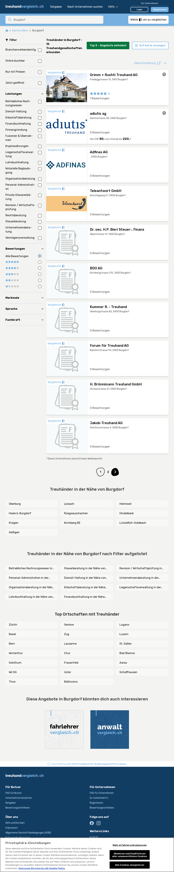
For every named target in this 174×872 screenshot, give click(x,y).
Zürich (13, 624)
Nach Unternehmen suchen (85, 6)
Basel (12, 634)
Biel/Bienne (127, 653)
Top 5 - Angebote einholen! (108, 45)
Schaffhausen (128, 672)
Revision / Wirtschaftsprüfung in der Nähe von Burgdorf (140, 568)
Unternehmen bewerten (18, 797)
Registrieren (159, 9)
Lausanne (70, 643)
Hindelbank (126, 513)
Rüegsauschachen (76, 513)
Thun (12, 681)
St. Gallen (125, 643)
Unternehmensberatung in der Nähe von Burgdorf (139, 578)
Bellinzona (70, 681)
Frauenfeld (71, 662)
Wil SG (13, 672)
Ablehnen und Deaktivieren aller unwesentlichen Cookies (129, 855)
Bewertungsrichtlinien (17, 807)
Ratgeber (56, 6)
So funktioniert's (99, 797)
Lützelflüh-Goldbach (132, 522)
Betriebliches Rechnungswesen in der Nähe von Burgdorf (30, 568)
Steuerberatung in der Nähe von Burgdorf (84, 568)
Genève (69, 624)
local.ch (94, 837)
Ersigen (13, 522)
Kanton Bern (20, 30)
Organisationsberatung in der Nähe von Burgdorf (31, 587)
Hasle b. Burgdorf (20, 513)
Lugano (124, 624)
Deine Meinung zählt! (89, 764)
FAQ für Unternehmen (102, 793)
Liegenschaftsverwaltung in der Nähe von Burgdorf (140, 587)
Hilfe (111, 6)
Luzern (123, 634)
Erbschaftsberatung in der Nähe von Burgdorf (84, 587)
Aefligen (14, 532)
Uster (67, 672)
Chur (67, 653)
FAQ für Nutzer (13, 793)
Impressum (11, 827)
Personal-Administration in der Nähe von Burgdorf (28, 578)
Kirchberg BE (72, 522)
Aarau (123, 662)
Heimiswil (125, 503)
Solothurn (15, 662)
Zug (66, 634)
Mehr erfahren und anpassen (130, 845)
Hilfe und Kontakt (15, 822)
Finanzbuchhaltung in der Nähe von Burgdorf (84, 597)
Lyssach (69, 503)
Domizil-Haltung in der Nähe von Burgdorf (85, 578)
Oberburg (15, 503)
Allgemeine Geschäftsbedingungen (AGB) (28, 832)
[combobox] (57, 20)
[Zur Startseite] (26, 7)
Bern (12, 643)
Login (139, 9)
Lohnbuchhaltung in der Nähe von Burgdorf (31, 597)
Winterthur (16, 653)
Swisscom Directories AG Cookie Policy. (42, 868)
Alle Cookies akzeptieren (129, 865)
